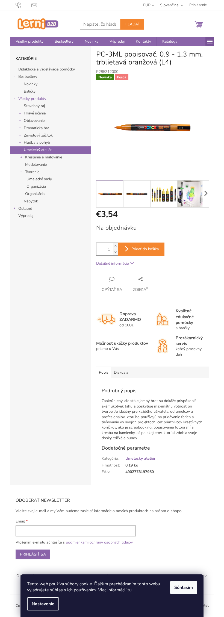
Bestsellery (27, 76)
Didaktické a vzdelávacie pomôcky (46, 69)
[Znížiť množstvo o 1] (115, 252)
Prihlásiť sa (33, 554)
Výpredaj (25, 215)
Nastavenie (43, 604)
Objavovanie (34, 120)
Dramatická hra (36, 128)
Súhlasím (183, 587)
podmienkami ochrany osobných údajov (99, 542)
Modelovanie (36, 164)
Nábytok (31, 201)
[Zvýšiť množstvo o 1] (115, 246)
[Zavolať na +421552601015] (24, 4)
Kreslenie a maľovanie (43, 157)
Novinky (30, 84)
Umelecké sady (39, 179)
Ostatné (25, 208)
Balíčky (30, 91)
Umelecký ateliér (38, 149)
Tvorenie (32, 172)
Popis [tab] (103, 372)
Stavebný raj (34, 105)
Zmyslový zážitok (38, 135)
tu (130, 590)
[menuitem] (29, 41)
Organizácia (36, 186)
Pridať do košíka (145, 249)
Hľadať (132, 24)
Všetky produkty (32, 98)
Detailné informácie (112, 263)
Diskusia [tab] (121, 372)
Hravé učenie (35, 113)
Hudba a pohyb (37, 142)
